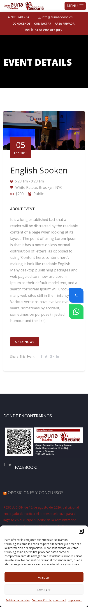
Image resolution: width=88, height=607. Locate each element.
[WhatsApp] (76, 311)
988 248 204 (19, 17)
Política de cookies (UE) (43, 30)
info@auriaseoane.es (57, 17)
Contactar (42, 24)
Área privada (64, 24)
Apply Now (24, 342)
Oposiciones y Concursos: (36, 492)
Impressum (75, 600)
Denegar (44, 589)
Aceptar (44, 577)
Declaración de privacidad (49, 600)
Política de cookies (18, 600)
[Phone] (76, 295)
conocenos (21, 24)
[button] (75, 6)
